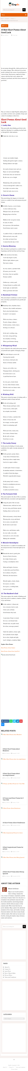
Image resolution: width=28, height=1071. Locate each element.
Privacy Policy (8, 975)
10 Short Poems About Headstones (14, 823)
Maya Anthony (5, 35)
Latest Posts (8, 971)
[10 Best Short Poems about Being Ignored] (14, 863)
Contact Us (7, 969)
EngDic (9, 1065)
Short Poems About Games (8, 648)
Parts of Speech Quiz (10, 973)
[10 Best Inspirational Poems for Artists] (14, 838)
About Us (7, 967)
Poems (5, 26)
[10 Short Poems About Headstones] (14, 814)
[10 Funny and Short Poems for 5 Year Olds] (14, 789)
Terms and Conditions (10, 977)
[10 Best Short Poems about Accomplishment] (14, 764)
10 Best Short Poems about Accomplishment (11, 774)
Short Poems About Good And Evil (10, 651)
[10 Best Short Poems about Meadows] (14, 740)
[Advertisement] (14, 51)
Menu (3, 15)
